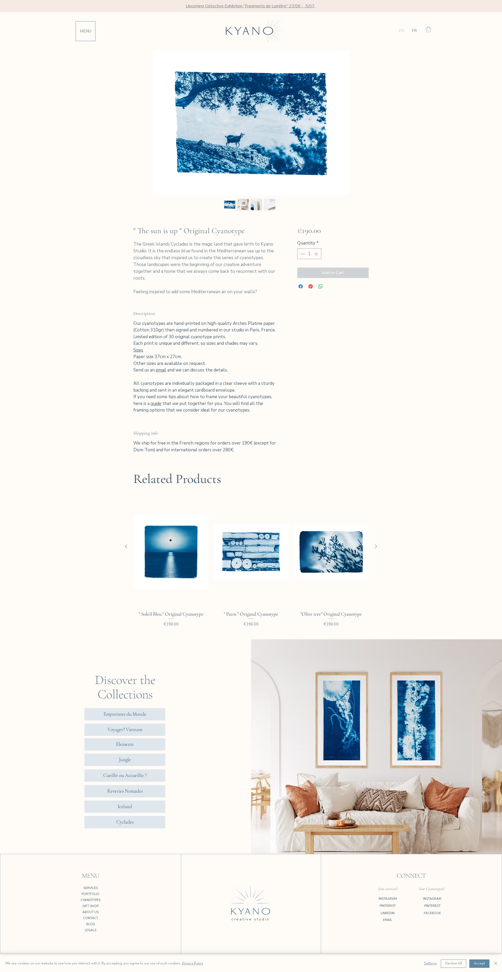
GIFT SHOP (90, 906)
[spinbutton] (309, 254)
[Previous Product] (126, 546)
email (161, 370)
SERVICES (90, 888)
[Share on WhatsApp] (320, 286)
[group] (251, 565)
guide (156, 404)
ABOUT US (90, 912)
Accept (479, 963)
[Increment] (317, 254)
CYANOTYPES (90, 900)
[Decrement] (302, 254)
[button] (428, 29)
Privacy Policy (192, 963)
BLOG (90, 924)
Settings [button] (430, 963)
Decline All (453, 963)
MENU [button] (85, 31)
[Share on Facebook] (301, 286)
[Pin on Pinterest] (310, 286)
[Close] (496, 963)
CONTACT (90, 918)
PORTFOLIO (90, 894)
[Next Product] (376, 546)
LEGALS (90, 930)
